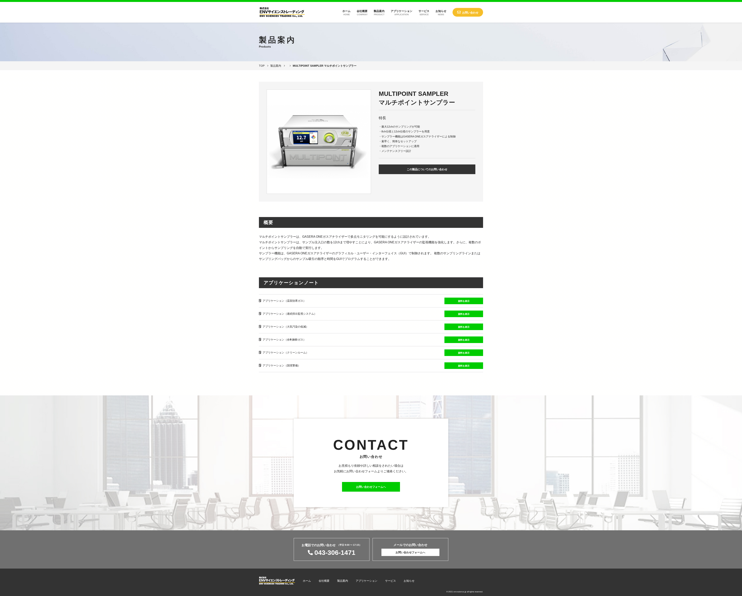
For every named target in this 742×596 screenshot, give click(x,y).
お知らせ (441, 12)
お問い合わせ (470, 12)
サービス (424, 12)
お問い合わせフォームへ (371, 486)
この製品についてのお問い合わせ (427, 169)
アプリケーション (401, 12)
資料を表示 (464, 301)
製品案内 (379, 12)
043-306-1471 (334, 552)
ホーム (346, 12)
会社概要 (362, 12)
